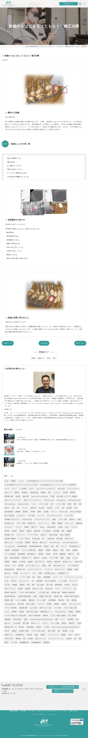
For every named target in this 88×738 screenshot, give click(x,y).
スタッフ (14, 488)
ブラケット (54, 511)
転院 (59, 631)
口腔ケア (77, 634)
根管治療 (72, 492)
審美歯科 (43, 492)
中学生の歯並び (17, 619)
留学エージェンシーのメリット (13, 500)
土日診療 (46, 511)
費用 (63, 531)
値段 (52, 546)
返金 (63, 507)
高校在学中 (72, 623)
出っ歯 (71, 631)
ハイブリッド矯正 (60, 504)
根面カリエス (43, 542)
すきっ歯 (75, 557)
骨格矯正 (21, 611)
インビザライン (21, 515)
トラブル (57, 507)
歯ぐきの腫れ (40, 584)
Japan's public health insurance (70, 542)
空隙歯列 (7, 561)
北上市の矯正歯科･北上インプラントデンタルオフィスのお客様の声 (58, 484)
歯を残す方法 (78, 561)
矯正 (49, 492)
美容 (68, 600)
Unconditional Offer (49, 500)
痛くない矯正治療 (9, 515)
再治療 (40, 573)
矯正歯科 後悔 (9, 600)
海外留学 (18, 496)
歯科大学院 (26, 496)
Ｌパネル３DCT (69, 515)
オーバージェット (25, 573)
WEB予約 (7, 565)
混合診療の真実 (23, 607)
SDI (33, 581)
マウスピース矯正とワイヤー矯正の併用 (15, 615)
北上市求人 (42, 507)
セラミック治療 (55, 623)
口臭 (75, 638)
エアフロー (18, 527)
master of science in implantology (39, 496)
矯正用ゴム (72, 519)
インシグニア (40, 515)
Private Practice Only (54, 542)
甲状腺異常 (46, 642)
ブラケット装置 (62, 519)
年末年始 (67, 584)
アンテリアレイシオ (53, 634)
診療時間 (18, 511)
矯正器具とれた (32, 523)
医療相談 (14, 584)
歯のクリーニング (60, 569)
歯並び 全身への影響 (32, 611)
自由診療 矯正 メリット (46, 611)
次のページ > (80, 343)
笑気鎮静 (75, 550)
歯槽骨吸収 (63, 554)
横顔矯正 (14, 611)
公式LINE (7, 584)
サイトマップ (52, 714)
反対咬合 (63, 623)
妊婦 (78, 554)
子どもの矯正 (19, 542)
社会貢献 (30, 638)
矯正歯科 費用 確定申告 (72, 596)
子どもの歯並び (46, 531)
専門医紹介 (25, 492)
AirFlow (70, 634)
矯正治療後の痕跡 (22, 546)
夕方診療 (32, 511)
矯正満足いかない (9, 523)
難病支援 (18, 638)
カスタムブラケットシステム (42, 519)
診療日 (54, 519)
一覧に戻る (44, 343)
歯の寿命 (21, 627)
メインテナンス (48, 569)
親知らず (7, 507)
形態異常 (42, 634)
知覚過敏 (14, 561)
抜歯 (80, 504)
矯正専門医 (21, 604)
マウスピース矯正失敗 (11, 607)
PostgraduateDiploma (60, 611)
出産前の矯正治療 (14, 557)
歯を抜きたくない (67, 561)
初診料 (39, 577)
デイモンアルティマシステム (54, 515)
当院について (8, 492)
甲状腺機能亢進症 (36, 642)
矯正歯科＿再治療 (24, 631)
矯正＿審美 (26, 623)
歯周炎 (62, 557)
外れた (76, 507)
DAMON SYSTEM (27, 519)
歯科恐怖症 (57, 561)
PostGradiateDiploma (10, 604)
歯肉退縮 (30, 561)
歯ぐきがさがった (40, 561)
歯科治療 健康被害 (10, 538)
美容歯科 (48, 550)
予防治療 (65, 492)
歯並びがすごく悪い (38, 588)
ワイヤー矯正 (57, 607)
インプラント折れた (33, 534)
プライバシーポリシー (73, 488)
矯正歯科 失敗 (58, 596)
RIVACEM (13, 581)
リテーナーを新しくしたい (33, 565)
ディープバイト (21, 534)
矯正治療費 (56, 531)
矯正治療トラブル (9, 534)
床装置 (35, 596)
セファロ (55, 577)
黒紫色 (44, 565)
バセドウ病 (14, 642)
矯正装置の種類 (9, 511)
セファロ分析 (33, 607)
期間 (75, 504)
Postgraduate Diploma (23, 504)
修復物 (53, 523)
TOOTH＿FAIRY (9, 638)
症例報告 (70, 611)
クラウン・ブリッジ (43, 523)
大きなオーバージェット (11, 577)
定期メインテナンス (40, 638)
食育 (28, 584)
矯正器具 (7, 531)
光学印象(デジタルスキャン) (12, 519)
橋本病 (6, 642)
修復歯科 (40, 554)
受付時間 (25, 511)
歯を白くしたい (35, 623)
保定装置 (20, 565)
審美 (56, 619)
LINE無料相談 (52, 600)
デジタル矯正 (31, 515)
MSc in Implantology (10, 504)
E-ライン (7, 611)
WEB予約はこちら (68, 3)
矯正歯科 (13, 481)
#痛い (55, 358)
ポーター (57, 588)
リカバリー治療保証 (21, 600)
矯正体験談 (71, 619)
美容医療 (74, 600)
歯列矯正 (14, 531)
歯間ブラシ (34, 527)
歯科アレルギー (9, 542)
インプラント (56, 492)
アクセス (31, 488)
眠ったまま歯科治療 (50, 581)
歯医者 (39, 511)
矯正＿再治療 (51, 631)
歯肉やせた (71, 554)
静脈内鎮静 (39, 581)
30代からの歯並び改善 (34, 615)
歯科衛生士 (33, 507)
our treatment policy (10, 546)
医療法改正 (32, 600)
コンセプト (21, 481)
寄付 (24, 638)
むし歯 (6, 581)
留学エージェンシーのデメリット (33, 500)
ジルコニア (45, 623)
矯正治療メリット (26, 557)
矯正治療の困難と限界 (35, 546)
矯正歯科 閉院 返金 (45, 596)
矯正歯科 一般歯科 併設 (68, 592)
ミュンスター (40, 604)
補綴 (80, 638)
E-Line (34, 573)
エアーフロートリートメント (56, 638)
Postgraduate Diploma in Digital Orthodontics (41, 619)
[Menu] (84, 3)
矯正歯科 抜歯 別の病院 (24, 596)
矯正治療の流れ (34, 492)
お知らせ (42, 527)
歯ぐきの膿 (49, 584)
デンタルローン (9, 527)
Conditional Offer (61, 500)
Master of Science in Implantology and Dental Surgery (65, 627)
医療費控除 (79, 523)
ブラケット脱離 (21, 523)
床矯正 (69, 504)
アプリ (14, 565)
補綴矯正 (40, 550)
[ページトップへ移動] (84, 689)
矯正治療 (49, 507)
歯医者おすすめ (21, 569)
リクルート (25, 507)
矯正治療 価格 (55, 592)
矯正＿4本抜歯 (72, 615)
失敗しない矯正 (30, 604)
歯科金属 (27, 588)
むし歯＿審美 (16, 623)
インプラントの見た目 (24, 538)
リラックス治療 (62, 581)
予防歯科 (26, 527)
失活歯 (79, 623)
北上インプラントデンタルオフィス (45, 488)
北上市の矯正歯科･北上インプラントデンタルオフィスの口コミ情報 (45, 481)
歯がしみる (8, 573)
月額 (33, 577)
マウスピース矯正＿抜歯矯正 (58, 615)
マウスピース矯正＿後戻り (38, 631)
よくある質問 (22, 488)
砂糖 (33, 584)
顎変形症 (21, 531)
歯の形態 (29, 634)
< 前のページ (7, 343)
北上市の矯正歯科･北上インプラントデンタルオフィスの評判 (21, 484)
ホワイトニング (69, 523)
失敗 (52, 504)
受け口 (67, 527)
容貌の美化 (61, 600)
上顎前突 (48, 554)
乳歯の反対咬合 (51, 527)
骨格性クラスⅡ (9, 634)
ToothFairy (74, 584)
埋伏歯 (36, 634)
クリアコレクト (73, 581)
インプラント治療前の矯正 (29, 550)
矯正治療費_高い (20, 634)
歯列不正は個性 (53, 534)
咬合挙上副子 (49, 588)
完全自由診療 (29, 627)
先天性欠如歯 (35, 538)
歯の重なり (37, 557)
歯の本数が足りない (74, 546)
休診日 (62, 550)
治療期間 (69, 531)
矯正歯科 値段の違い (11, 592)
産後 (6, 557)
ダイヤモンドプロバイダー (35, 569)
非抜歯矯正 (8, 619)
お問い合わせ (61, 488)
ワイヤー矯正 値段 (43, 592)
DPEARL (7, 631)
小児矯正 (60, 527)
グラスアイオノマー (24, 581)
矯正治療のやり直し (50, 573)
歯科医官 (38, 627)
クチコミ (62, 619)
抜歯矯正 (78, 611)
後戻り (79, 519)
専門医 (52, 496)
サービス (7, 488)
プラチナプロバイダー (74, 604)
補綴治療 (60, 523)
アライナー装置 (53, 557)
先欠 (43, 538)
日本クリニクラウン (10, 588)
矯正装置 (69, 507)
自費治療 (63, 634)
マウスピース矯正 (43, 504)
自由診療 (49, 604)
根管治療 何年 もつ (11, 627)
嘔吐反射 (49, 561)
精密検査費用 (46, 577)
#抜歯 (33, 358)
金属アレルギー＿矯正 (45, 607)
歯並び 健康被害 (65, 534)
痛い (18, 507)
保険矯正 (29, 531)
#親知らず (41, 358)
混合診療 (63, 604)
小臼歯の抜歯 (50, 538)
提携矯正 (14, 631)
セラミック (64, 546)
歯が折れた (44, 534)
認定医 (26, 619)
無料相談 (65, 631)
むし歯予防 (22, 561)
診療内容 (16, 492)
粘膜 (50, 565)
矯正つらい (8, 623)
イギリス (33, 504)
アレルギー (74, 527)
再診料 (76, 569)
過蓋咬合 (22, 584)
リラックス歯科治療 (10, 554)
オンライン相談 (41, 600)
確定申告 (45, 615)
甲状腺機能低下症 (24, 642)
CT (61, 577)
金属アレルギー (69, 538)
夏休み (68, 550)
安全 (13, 507)
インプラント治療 (25, 577)
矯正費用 (27, 542)
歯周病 (68, 557)
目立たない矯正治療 (75, 511)
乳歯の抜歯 (37, 531)
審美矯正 (55, 550)
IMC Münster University (74, 500)
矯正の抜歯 (59, 538)
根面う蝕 (35, 542)
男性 (77, 619)
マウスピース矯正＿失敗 (70, 607)
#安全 (48, 358)
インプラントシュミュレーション (73, 577)
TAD (75, 588)
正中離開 (15, 573)
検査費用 (69, 569)
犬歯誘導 (7, 550)
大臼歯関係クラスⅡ (63, 573)
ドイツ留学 (46, 627)
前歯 (57, 546)
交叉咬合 (44, 557)
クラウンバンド (67, 588)
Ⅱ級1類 (55, 554)
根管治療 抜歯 (9, 496)
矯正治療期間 (21, 554)
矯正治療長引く (32, 554)
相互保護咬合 (15, 550)
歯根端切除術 (58, 584)
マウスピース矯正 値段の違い (27, 592)
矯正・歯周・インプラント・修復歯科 (67, 496)
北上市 (6, 481)
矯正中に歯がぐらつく (59, 565)
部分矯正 (46, 546)
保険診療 (56, 604)
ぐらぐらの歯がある (73, 565)
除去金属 (20, 588)
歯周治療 (69, 638)
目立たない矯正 (63, 511)
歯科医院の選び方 (9, 569)
